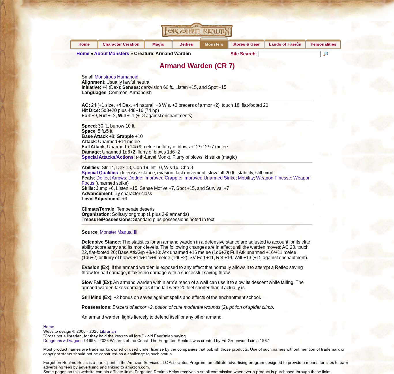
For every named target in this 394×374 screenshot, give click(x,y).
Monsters (214, 44)
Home (84, 44)
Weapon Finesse (273, 177)
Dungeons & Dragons (62, 340)
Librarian (108, 331)
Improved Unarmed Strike (209, 177)
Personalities (323, 44)
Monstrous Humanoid (116, 76)
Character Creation (121, 44)
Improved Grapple (163, 177)
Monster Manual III (118, 232)
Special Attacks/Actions (108, 157)
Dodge (135, 177)
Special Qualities (100, 172)
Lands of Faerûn (285, 44)
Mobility (246, 177)
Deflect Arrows (111, 177)
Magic (158, 44)
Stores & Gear (246, 44)
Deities (186, 44)
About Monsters (111, 53)
